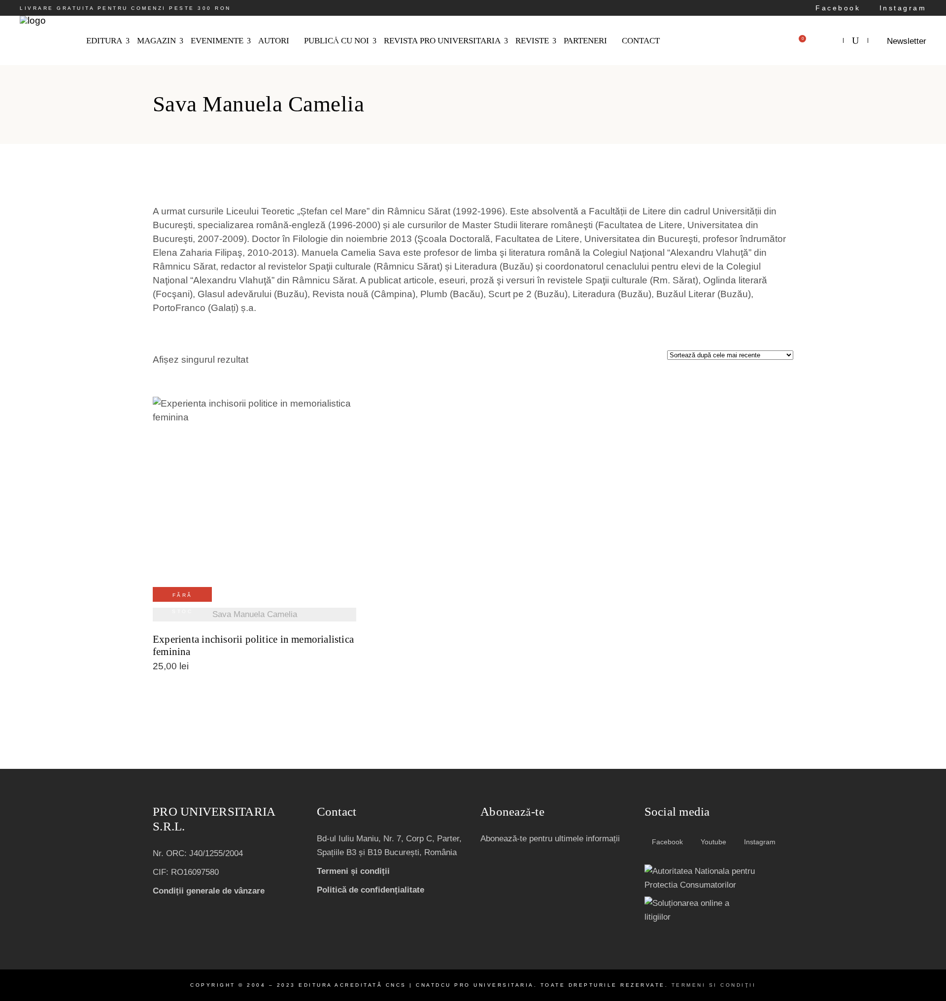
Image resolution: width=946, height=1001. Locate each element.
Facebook (836, 8)
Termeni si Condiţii (714, 985)
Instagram (901, 8)
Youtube (712, 842)
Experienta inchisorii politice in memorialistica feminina (253, 645)
